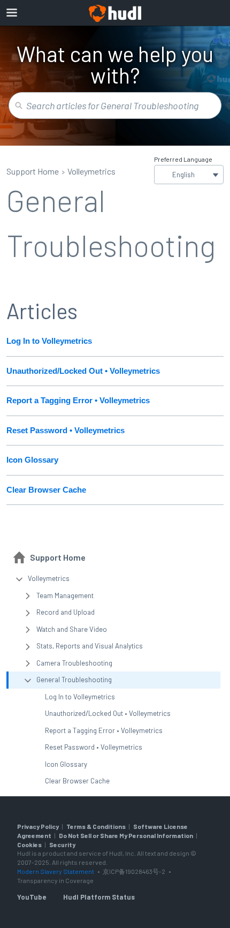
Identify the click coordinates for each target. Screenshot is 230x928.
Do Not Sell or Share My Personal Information (126, 835)
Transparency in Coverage (55, 880)
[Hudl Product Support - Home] (115, 13)
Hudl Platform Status (99, 897)
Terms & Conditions (96, 826)
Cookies (29, 844)
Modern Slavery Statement (55, 871)
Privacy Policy (38, 826)
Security (62, 844)
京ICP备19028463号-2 (134, 871)
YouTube (31, 897)
